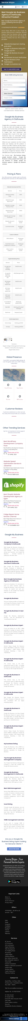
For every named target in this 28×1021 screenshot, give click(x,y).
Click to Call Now (14, 1018)
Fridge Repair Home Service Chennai (11, 515)
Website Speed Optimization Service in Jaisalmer (12, 463)
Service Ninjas (8, 2)
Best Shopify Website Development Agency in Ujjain (13, 496)
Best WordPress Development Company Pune (13, 443)
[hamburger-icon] (24, 2)
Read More (6, 451)
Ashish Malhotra (13, 452)
